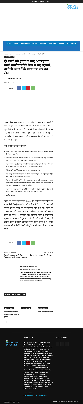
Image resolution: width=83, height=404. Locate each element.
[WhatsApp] (33, 88)
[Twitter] (24, 88)
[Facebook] (19, 88)
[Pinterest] (28, 88)
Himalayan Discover (14, 78)
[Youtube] (67, 344)
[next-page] (8, 322)
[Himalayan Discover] (73, 10)
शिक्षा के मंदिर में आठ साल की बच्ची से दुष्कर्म (41, 255)
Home (6, 54)
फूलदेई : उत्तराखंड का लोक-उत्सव (45, 311)
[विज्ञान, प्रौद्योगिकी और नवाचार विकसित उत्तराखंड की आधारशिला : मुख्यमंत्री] (11, 303)
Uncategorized (14, 54)
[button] (76, 48)
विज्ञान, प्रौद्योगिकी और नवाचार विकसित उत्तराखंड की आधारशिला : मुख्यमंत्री (11, 314)
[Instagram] (62, 344)
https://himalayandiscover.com (30, 269)
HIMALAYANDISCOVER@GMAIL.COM (35, 395)
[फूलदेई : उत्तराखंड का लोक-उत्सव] (45, 303)
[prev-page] (5, 322)
